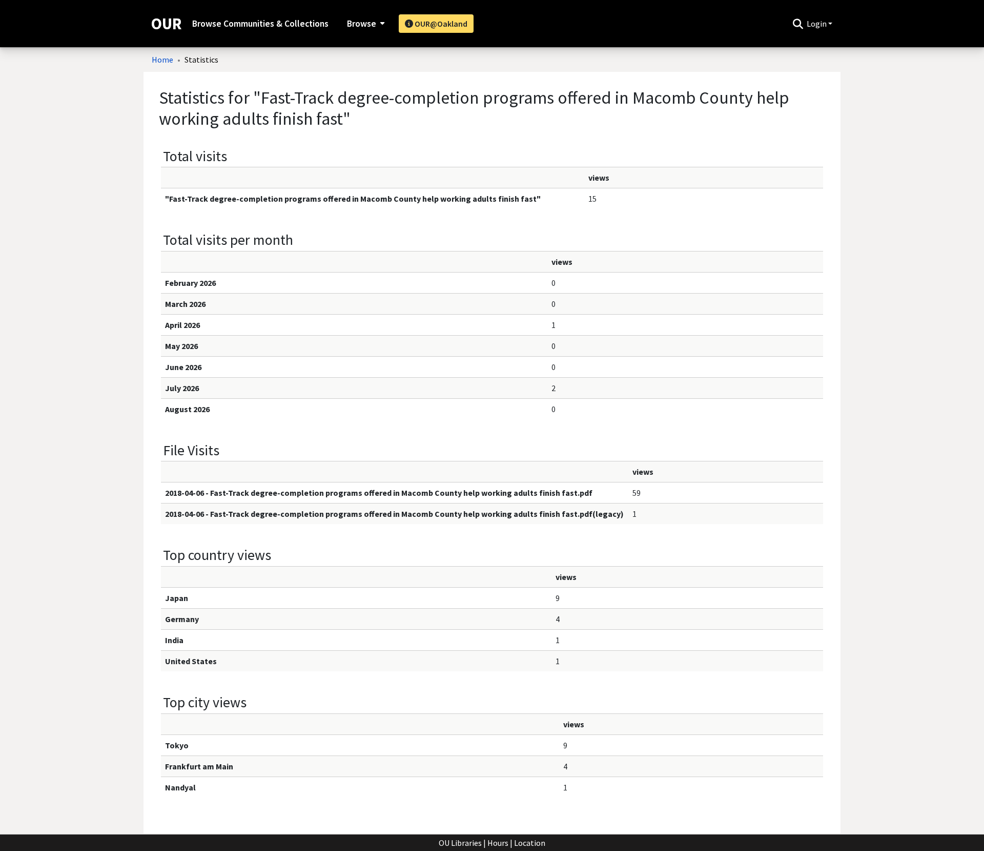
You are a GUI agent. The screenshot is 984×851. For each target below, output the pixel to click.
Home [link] (162, 59)
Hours (497, 843)
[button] (797, 23)
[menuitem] (365, 23)
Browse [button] (361, 23)
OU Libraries (460, 843)
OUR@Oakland (440, 23)
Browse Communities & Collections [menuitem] (260, 23)
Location (529, 843)
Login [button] (817, 23)
